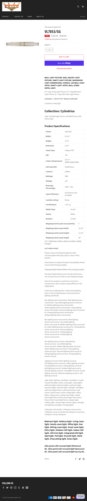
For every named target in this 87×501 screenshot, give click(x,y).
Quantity (47, 45)
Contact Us (18, 17)
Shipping (48, 39)
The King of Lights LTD (13, 498)
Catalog (5, 17)
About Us (40, 17)
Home (30, 17)
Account (82, 16)
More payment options (64, 68)
